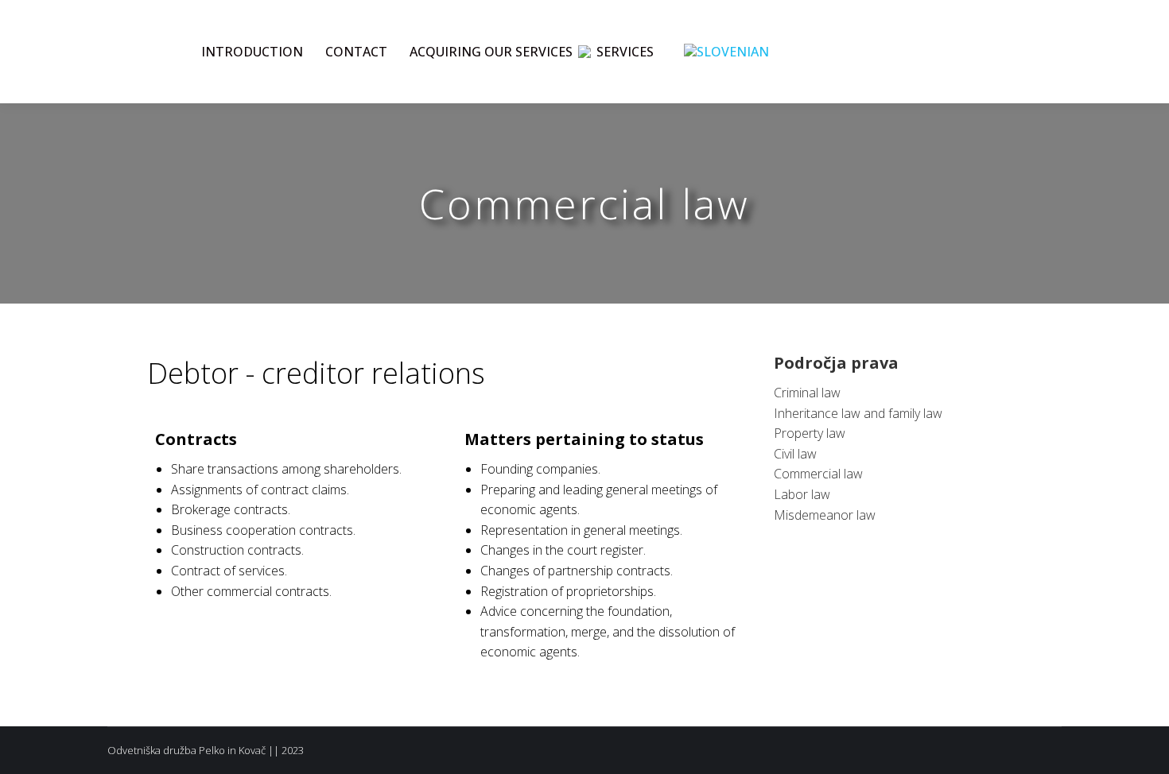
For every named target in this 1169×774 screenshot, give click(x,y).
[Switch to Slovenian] (726, 51)
